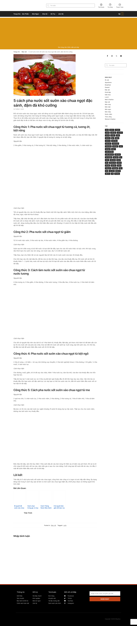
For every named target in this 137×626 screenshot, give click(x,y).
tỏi (106, 171)
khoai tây (108, 146)
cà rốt (107, 135)
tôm (121, 168)
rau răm (116, 157)
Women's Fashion (110, 119)
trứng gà (115, 168)
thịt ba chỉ (112, 162)
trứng (119, 165)
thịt (107, 162)
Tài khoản (52, 592)
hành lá (108, 141)
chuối (107, 132)
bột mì (111, 130)
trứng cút (108, 168)
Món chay (108, 104)
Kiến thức (108, 94)
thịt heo (113, 165)
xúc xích (112, 171)
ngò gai (108, 149)
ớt (112, 173)
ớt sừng (117, 173)
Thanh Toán (119, 7)
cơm (118, 135)
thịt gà (107, 165)
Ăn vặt (107, 80)
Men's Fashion (109, 99)
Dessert (107, 87)
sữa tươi (113, 160)
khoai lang (115, 143)
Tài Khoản (101, 7)
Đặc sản (107, 90)
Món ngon (108, 109)
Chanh (117, 130)
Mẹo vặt (24, 52)
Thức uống (108, 116)
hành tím (108, 143)
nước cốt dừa (109, 151)
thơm (118, 160)
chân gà (113, 132)
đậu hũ (118, 171)
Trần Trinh (28, 513)
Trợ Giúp (110, 7)
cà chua (120, 132)
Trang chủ (16, 52)
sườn (64, 525)
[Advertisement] (68, 31)
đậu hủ (107, 173)
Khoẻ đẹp (108, 92)
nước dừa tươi (109, 154)
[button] (121, 14)
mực (121, 146)
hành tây (114, 141)
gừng (117, 138)
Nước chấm (108, 114)
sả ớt (107, 160)
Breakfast (108, 85)
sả (120, 157)
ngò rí (113, 149)
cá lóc (112, 135)
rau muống (108, 157)
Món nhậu (108, 112)
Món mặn (108, 107)
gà (112, 138)
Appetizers (108, 82)
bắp (107, 130)
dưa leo (108, 138)
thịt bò (119, 162)
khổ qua (115, 146)
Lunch (107, 97)
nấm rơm (117, 154)
